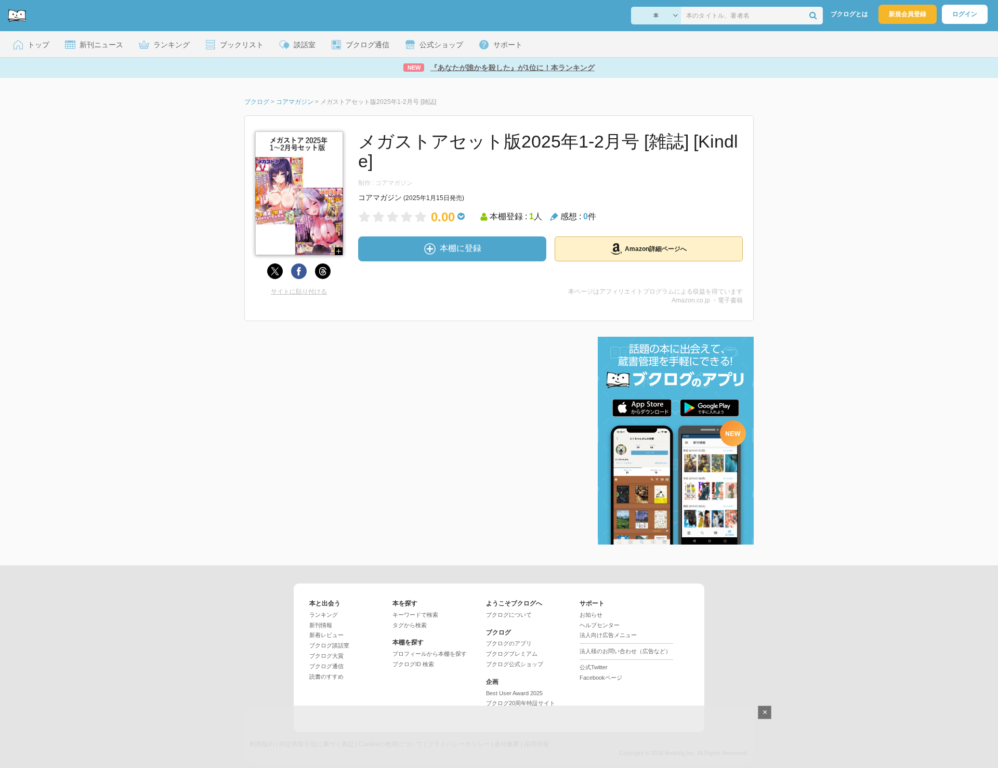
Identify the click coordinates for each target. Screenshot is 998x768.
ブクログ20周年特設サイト (520, 703)
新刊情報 (320, 625)
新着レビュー (326, 635)
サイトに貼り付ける (299, 291)
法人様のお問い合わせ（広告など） (625, 651)
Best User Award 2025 (514, 693)
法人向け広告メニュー (608, 635)
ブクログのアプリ (509, 643)
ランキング (323, 615)
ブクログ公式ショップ (514, 664)
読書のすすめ (326, 676)
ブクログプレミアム (511, 654)
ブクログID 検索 (413, 664)
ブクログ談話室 (329, 645)
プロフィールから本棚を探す (429, 654)
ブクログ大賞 (326, 656)
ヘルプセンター (600, 625)
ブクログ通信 (326, 666)
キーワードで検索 (415, 615)
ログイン (964, 14)
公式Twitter (594, 667)
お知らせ (591, 615)
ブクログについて (509, 615)
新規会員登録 (907, 14)
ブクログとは (849, 14)
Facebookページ (601, 677)
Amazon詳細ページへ (656, 249)
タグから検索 (409, 625)
